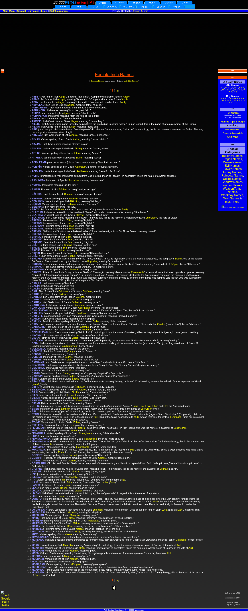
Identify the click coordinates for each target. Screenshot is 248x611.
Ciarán (75, 337)
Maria (72, 518)
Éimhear (65, 408)
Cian (78, 335)
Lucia (164, 509)
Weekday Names (232, 195)
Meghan (74, 550)
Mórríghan (76, 564)
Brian (69, 220)
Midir (136, 417)
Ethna (155, 406)
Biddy (125, 209)
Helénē (35, 384)
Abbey (126, 96)
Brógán (174, 264)
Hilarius (76, 471)
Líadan (78, 490)
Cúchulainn (151, 217)
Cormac (164, 468)
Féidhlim (81, 427)
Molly (77, 531)
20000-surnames (58, 11)
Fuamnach (175, 417)
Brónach (74, 269)
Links (44, 11)
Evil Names (232, 165)
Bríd (64, 247)
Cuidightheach (69, 346)
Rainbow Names (232, 175)
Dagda (178, 258)
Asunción (74, 180)
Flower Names (232, 168)
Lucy (179, 509)
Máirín (76, 523)
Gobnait (73, 455)
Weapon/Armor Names (232, 190)
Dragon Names (232, 159)
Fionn (37, 575)
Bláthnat (80, 215)
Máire (70, 526)
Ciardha (161, 324)
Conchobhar (180, 427)
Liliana (61, 496)
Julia (69, 482)
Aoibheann (80, 166)
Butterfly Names (232, 155)
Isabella (73, 477)
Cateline (80, 296)
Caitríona (63, 291)
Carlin (96, 321)
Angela (74, 135)
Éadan (72, 376)
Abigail (62, 96)
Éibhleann (80, 387)
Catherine (77, 302)
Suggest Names (97, 81)
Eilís (75, 397)
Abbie (125, 99)
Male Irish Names (131, 81)
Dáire (69, 359)
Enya (148, 406)
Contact (21, 11)
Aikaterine (87, 329)
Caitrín (75, 299)
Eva (71, 370)
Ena (141, 406)
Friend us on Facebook (234, 208)
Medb (82, 548)
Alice (73, 126)
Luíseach (98, 509)
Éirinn (79, 400)
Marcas (80, 528)
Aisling (76, 139)
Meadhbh (68, 545)
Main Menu (9, 11)
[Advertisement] (124, 40)
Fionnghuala (85, 433)
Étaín (65, 373)
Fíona (74, 430)
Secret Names (232, 178)
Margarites (93, 520)
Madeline (72, 512)
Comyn (71, 351)
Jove (112, 482)
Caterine (84, 327)
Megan (67, 556)
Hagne (74, 121)
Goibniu (102, 458)
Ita (123, 479)
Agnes (66, 113)
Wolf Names (231, 198)
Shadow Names (232, 182)
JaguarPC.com (140, 11)
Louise (67, 485)
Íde (63, 479)
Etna (165, 406)
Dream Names (232, 162)
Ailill (96, 417)
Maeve (68, 534)
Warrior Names (232, 185)
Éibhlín (75, 392)
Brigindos (92, 261)
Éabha (75, 378)
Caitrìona (87, 291)
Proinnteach (137, 272)
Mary (155, 501)
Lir (51, 444)
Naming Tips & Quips (233, 121)
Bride (61, 209)
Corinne (69, 357)
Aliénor (82, 389)
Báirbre (62, 189)
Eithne (77, 153)
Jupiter (104, 482)
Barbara (68, 194)
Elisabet (71, 395)
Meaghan (75, 515)
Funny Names (232, 172)
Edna (135, 406)
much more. (232, 201)
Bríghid (68, 245)
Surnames (33, 11)
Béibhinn (73, 198)
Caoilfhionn (84, 307)
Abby (124, 102)
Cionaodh (181, 539)
